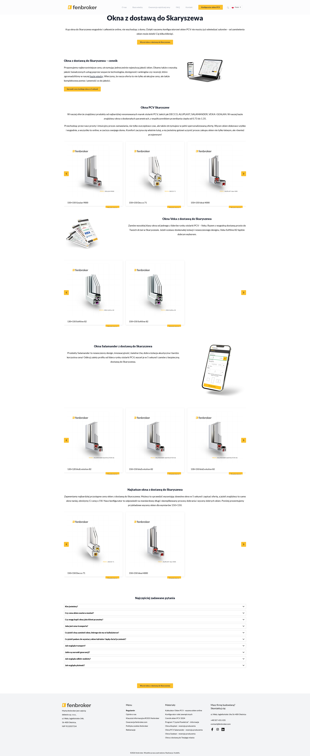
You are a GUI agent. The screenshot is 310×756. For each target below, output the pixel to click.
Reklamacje (130, 730)
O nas (124, 7)
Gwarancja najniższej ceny (159, 7)
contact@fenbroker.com (221, 724)
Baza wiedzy (137, 7)
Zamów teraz (112, 208)
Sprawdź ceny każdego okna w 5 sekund (82, 89)
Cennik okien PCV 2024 (175, 718)
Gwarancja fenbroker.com (136, 722)
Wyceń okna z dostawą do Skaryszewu (155, 42)
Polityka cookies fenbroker (137, 726)
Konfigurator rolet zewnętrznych (178, 714)
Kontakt (189, 7)
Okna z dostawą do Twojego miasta (179, 737)
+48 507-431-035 (218, 720)
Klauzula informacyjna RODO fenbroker (142, 718)
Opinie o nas (131, 714)
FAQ (178, 7)
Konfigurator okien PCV (210, 7)
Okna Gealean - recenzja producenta (180, 733)
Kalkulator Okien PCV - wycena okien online (183, 710)
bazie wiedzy (96, 76)
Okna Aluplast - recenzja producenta (180, 726)
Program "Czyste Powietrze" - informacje (182, 722)
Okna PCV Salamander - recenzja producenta (184, 730)
